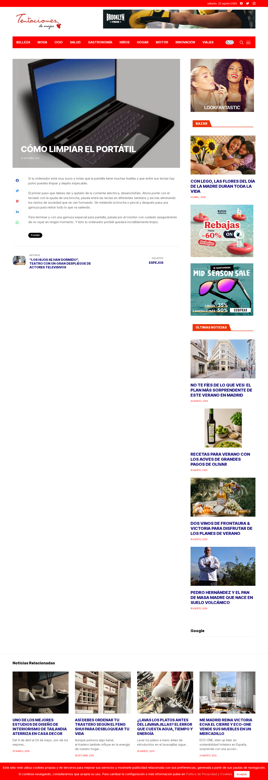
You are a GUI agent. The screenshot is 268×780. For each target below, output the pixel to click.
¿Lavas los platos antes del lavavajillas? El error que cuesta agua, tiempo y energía (165, 727)
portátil (35, 235)
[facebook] (241, 3)
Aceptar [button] (242, 774)
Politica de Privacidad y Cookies (209, 774)
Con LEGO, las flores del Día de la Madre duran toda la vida (223, 186)
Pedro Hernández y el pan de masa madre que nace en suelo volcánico (222, 597)
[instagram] (254, 3)
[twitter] (247, 3)
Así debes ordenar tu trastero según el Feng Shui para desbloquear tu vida (102, 727)
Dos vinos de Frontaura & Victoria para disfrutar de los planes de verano (222, 528)
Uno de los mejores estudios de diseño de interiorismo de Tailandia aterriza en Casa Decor (40, 727)
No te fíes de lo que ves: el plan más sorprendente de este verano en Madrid (221, 390)
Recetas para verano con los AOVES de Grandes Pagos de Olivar (220, 459)
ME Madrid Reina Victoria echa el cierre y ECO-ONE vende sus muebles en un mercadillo (226, 727)
